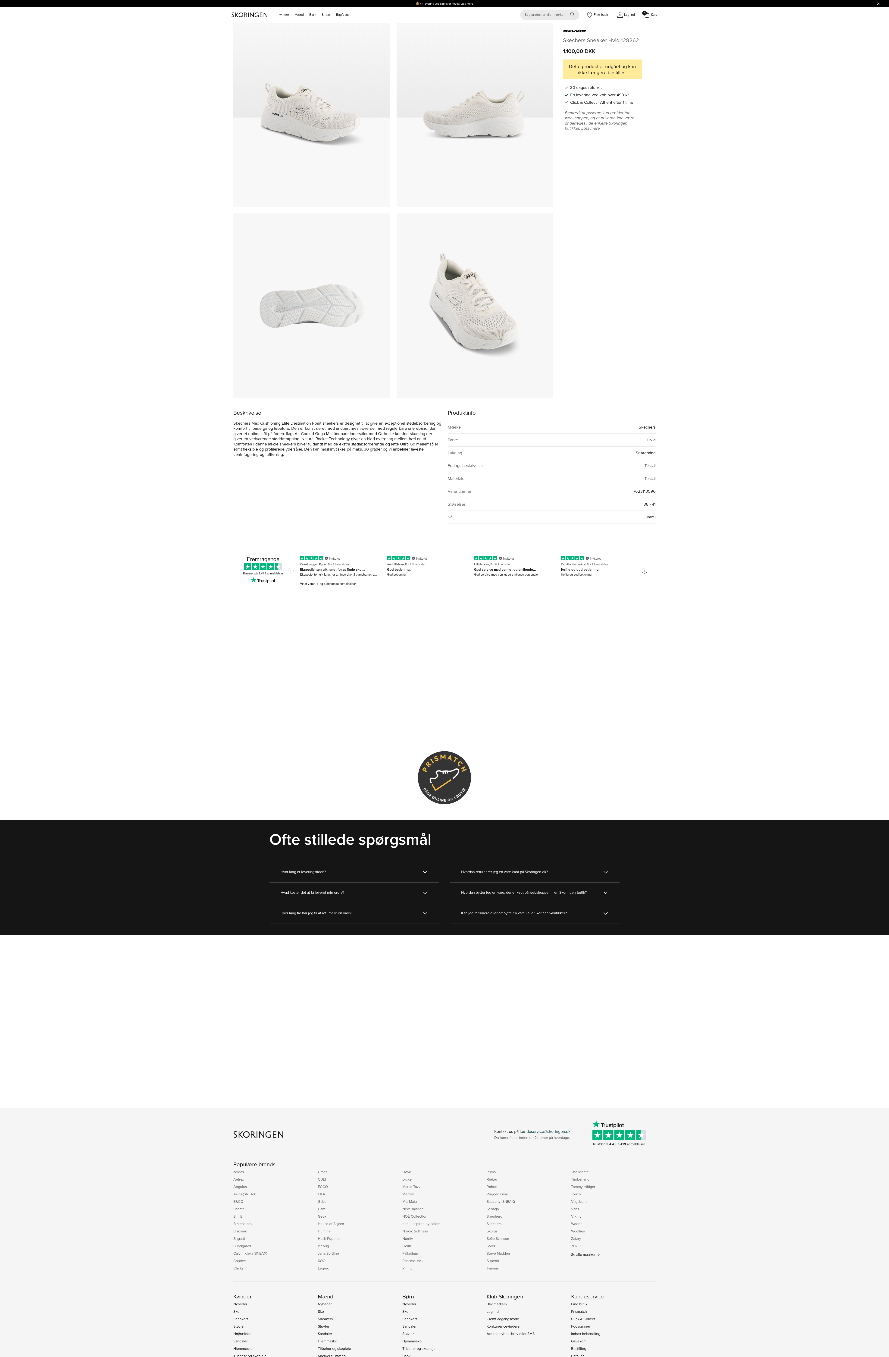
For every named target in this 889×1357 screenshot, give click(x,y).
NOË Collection (414, 1216)
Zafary (576, 1238)
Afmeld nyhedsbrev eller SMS (511, 1333)
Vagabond (579, 1201)
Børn (312, 14)
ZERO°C (577, 1246)
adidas (238, 1171)
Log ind (493, 1311)
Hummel (325, 1231)
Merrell (408, 1194)
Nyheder (240, 1304)
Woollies (578, 1231)
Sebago (493, 1209)
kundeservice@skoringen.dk (545, 1131)
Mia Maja (409, 1201)
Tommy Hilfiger (583, 1186)
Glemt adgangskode (503, 1318)
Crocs (322, 1171)
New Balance (413, 1209)
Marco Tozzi (412, 1186)
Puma (491, 1171)
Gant (322, 1209)
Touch (576, 1194)
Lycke (407, 1179)
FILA (321, 1194)
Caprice (239, 1260)
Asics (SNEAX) (244, 1194)
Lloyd (406, 1171)
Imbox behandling (585, 1333)
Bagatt (238, 1209)
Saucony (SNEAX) (501, 1201)
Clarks (238, 1268)
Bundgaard (242, 1246)
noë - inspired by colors (421, 1223)
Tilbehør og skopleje (334, 1348)
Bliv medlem (497, 1304)
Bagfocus (343, 14)
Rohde (492, 1186)
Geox (322, 1216)
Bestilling (578, 1348)
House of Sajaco (331, 1223)
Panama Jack (412, 1260)
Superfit (493, 1260)
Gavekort (578, 1341)
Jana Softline (328, 1253)
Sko (236, 1311)
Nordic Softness (415, 1231)
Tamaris (493, 1268)
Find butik (579, 1304)
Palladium (410, 1253)
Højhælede (242, 1333)
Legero (323, 1268)
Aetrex (238, 1179)
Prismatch (579, 1311)
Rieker (492, 1179)
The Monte (580, 1171)
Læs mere (467, 4)
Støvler (239, 1326)
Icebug (323, 1246)
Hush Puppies (329, 1238)
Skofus (492, 1231)
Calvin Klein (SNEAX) (250, 1253)
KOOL (322, 1260)
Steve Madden (498, 1253)
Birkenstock (242, 1223)
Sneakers (240, 1318)
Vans (575, 1209)
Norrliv (407, 1238)
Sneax (326, 14)
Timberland (580, 1179)
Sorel (491, 1246)
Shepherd (494, 1216)
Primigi (407, 1268)
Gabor (323, 1201)
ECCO (323, 1186)
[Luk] (878, 3)
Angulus (240, 1186)
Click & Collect (583, 1318)
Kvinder (284, 14)
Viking (576, 1216)
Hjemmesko (243, 1348)
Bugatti (239, 1238)
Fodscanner (580, 1326)
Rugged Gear (497, 1194)
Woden (576, 1223)
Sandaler (240, 1341)
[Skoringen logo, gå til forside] (249, 15)
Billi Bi (238, 1216)
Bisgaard (240, 1231)
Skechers (494, 1223)
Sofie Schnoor (498, 1238)
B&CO (238, 1201)
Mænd (299, 14)
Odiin (406, 1246)
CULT (322, 1179)
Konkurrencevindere (503, 1326)
